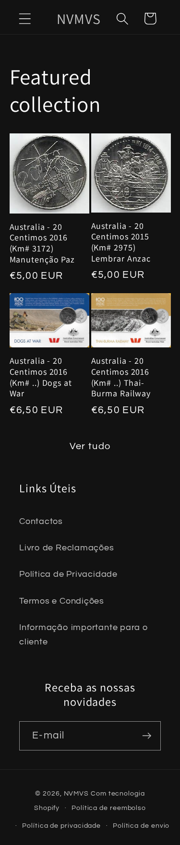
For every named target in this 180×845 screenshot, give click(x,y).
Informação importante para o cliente (83, 634)
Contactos (41, 521)
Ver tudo (90, 446)
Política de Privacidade (68, 574)
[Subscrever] (146, 735)
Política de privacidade (61, 825)
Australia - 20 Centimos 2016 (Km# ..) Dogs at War (41, 377)
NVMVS (76, 793)
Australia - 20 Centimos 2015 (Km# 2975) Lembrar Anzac (121, 242)
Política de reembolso (109, 807)
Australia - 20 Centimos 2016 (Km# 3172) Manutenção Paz (42, 243)
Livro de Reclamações (66, 547)
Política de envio (141, 825)
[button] (24, 18)
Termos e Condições (61, 601)
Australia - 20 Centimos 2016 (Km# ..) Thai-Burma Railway (121, 377)
